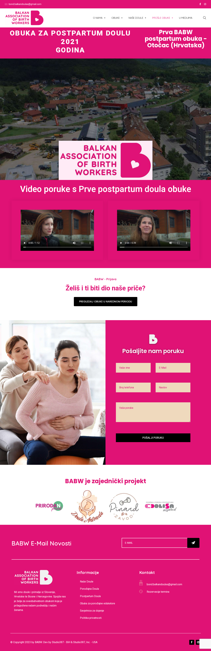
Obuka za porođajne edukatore (97, 603)
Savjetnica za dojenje (92, 610)
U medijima (185, 17)
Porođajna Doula (89, 588)
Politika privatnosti (91, 617)
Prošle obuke (161, 17)
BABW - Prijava (105, 279)
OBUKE (115, 17)
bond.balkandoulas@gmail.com (25, 4)
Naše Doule (136, 17)
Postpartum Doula (90, 596)
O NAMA (98, 17)
